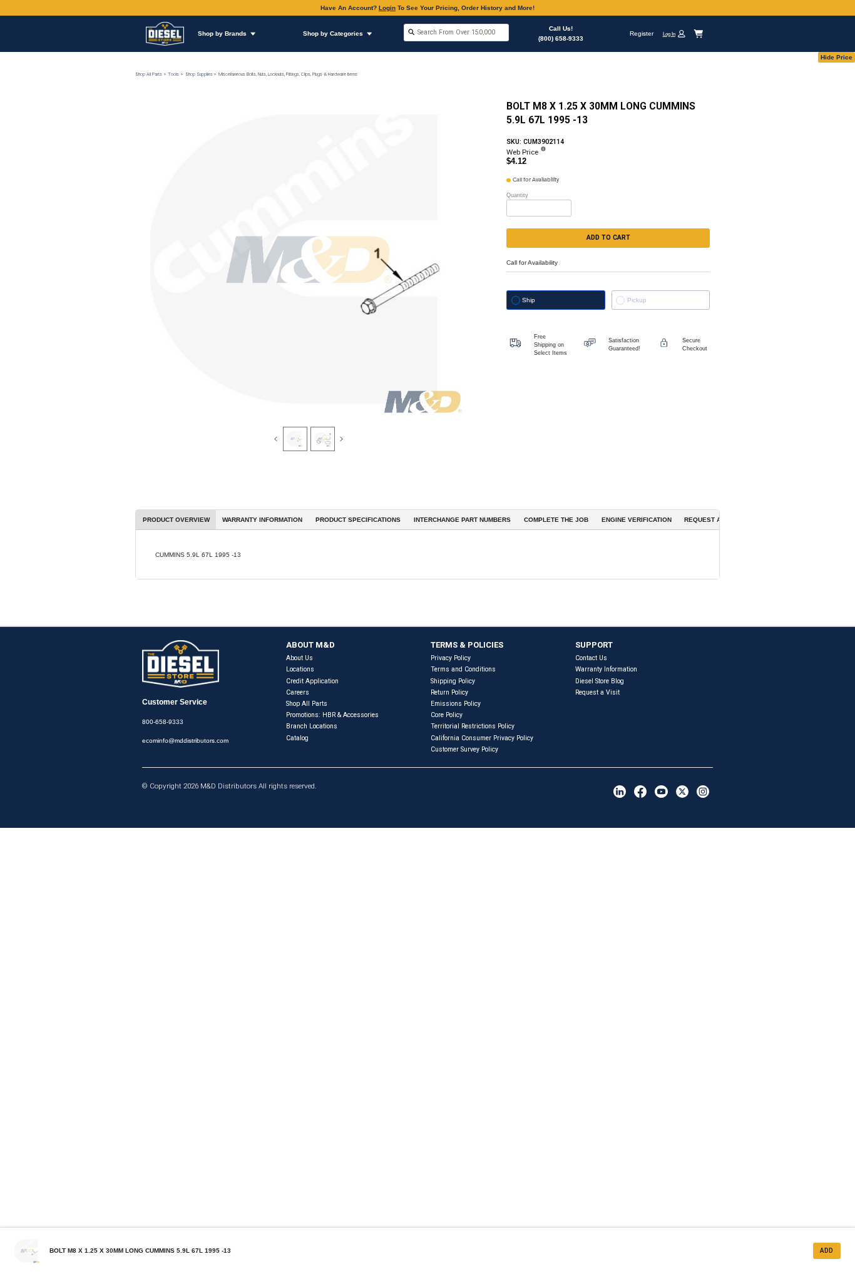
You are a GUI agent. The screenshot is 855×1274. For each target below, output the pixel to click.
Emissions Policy (456, 704)
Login (387, 7)
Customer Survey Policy (464, 749)
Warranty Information (606, 669)
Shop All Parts (148, 74)
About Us (299, 658)
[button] (677, 33)
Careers (297, 692)
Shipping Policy (453, 681)
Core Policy (447, 715)
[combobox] (456, 33)
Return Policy (449, 692)
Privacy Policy (451, 658)
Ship (528, 300)
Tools (173, 74)
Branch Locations (311, 726)
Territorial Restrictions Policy (473, 726)
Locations (300, 669)
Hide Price (836, 57)
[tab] (295, 439)
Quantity (517, 195)
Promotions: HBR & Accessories (332, 715)
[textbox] (456, 32)
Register (641, 33)
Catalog (297, 738)
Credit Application (312, 681)
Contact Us (591, 658)
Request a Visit (597, 692)
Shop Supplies (199, 74)
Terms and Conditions (463, 669)
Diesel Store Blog (599, 681)
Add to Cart (608, 237)
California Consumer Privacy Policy (482, 738)
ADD (826, 1250)
